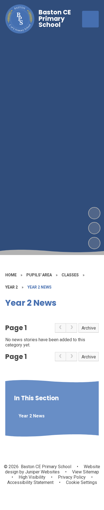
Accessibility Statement (30, 482)
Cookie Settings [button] (81, 482)
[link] (60, 328)
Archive (89, 328)
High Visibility (32, 477)
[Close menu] (90, 19)
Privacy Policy (72, 477)
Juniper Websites (42, 472)
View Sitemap (85, 472)
